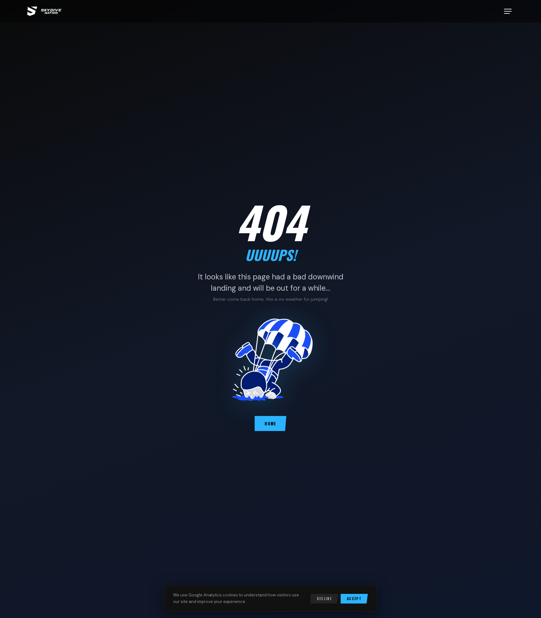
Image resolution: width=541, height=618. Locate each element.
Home (270, 423)
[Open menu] (508, 11)
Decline (324, 598)
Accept (354, 598)
